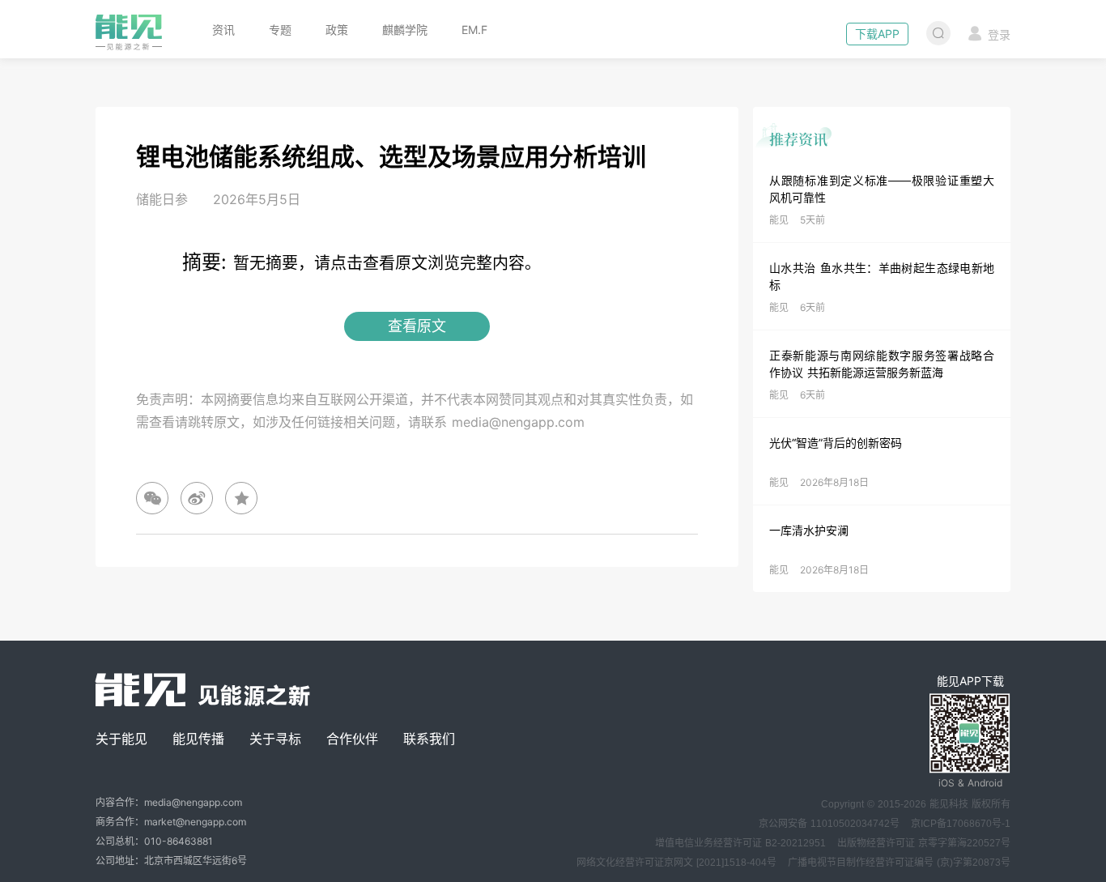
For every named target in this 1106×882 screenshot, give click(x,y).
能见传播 (198, 739)
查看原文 (417, 325)
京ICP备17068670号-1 (960, 823)
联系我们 (429, 739)
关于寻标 (275, 739)
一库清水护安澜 (809, 530)
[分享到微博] (197, 498)
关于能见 (121, 739)
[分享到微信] (152, 498)
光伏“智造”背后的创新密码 (835, 443)
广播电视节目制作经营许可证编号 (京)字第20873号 (899, 862)
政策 (336, 29)
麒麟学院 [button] (405, 29)
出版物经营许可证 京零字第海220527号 (923, 843)
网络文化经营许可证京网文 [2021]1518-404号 (676, 862)
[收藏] (241, 498)
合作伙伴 (352, 739)
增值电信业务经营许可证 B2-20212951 (740, 843)
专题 (280, 29)
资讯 (223, 29)
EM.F (474, 29)
